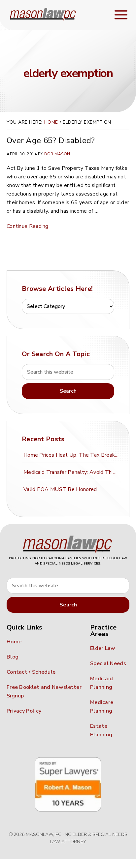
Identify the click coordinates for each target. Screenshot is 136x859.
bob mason (57, 154)
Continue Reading (28, 226)
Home (51, 122)
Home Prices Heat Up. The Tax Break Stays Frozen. (72, 455)
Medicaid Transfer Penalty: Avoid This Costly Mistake (72, 472)
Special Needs (108, 663)
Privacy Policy (24, 711)
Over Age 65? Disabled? (51, 140)
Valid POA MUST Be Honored (60, 489)
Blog (12, 656)
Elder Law (103, 648)
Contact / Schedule (31, 672)
